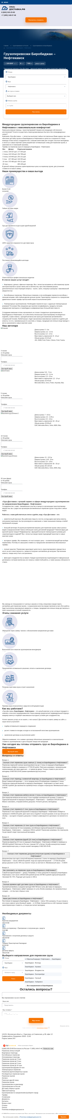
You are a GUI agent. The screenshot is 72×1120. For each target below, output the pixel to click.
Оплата (4, 1107)
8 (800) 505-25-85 (8, 12)
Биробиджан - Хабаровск (34, 982)
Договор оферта (8, 950)
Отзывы (4, 1105)
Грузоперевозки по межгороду (12, 1084)
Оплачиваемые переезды (11, 1057)
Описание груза (6, 355)
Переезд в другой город (10, 1080)
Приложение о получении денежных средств (18, 936)
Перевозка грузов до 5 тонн (11, 1063)
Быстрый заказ (13, 751)
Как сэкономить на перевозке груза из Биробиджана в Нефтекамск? (29, 870)
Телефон (4, 362)
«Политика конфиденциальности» (30, 1117)
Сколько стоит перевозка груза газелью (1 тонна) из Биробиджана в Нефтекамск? (35, 762)
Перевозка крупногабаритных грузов (15, 1072)
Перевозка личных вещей (11, 1051)
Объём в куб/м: (12, 100)
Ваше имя (6, 1001)
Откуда (10, 72)
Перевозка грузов (8, 1082)
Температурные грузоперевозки (15, 304)
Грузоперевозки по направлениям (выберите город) (20, 1093)
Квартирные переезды (10, 1053)
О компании (6, 1097)
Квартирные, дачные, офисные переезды (18, 284)
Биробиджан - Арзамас (33, 966)
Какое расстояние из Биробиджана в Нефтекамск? (23, 898)
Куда (9, 81)
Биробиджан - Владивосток (34, 970)
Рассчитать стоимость (36, 20)
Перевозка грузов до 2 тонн (11, 1059)
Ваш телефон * (7, 1010)
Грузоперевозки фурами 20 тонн (13, 1067)
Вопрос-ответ (6, 1103)
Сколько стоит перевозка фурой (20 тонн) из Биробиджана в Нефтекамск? (32, 839)
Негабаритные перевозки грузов (13, 1074)
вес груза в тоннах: (14, 91)
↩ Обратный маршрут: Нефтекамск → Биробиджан (43, 959)
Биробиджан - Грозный (33, 978)
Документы (6, 1099)
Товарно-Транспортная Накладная (14, 943)
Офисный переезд (8, 1090)
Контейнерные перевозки (13, 295)
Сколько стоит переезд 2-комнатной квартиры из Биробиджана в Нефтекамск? (34, 779)
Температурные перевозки (11, 1069)
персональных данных (42, 1027)
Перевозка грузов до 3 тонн (11, 1061)
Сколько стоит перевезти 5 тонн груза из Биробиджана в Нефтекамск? (31, 809)
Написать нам (48, 1048)
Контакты (5, 1101)
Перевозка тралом (8, 1076)
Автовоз (5, 1078)
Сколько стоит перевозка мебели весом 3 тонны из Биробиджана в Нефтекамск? (35, 795)
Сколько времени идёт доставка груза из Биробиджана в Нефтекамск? (31, 884)
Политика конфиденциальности (13, 1109)
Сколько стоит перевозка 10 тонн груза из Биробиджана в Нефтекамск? (31, 825)
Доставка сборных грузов (11, 1088)
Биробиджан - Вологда (33, 963)
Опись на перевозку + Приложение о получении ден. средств (23, 928)
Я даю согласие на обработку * (35, 1027)
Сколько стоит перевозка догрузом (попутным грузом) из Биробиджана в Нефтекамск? (36, 855)
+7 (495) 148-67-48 (8, 15)
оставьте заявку (15, 168)
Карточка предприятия (10, 921)
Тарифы (5, 1095)
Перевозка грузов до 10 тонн (12, 1065)
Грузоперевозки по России (11, 1086)
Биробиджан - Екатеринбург (35, 974)
